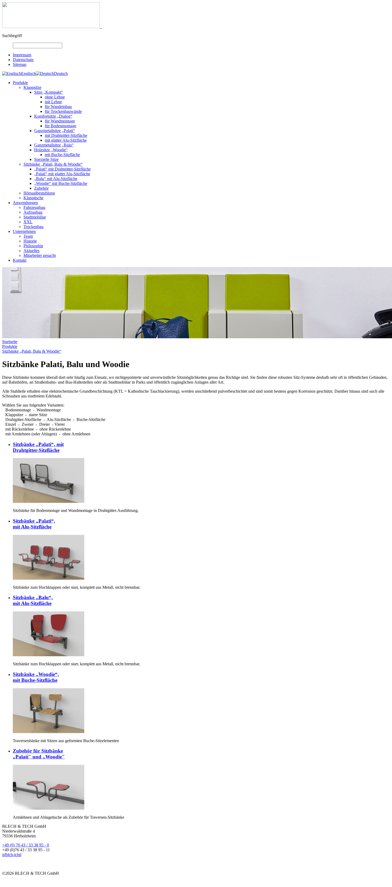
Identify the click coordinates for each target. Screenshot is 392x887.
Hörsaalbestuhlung (39, 193)
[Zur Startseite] (51, 26)
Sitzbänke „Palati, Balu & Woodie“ (53, 164)
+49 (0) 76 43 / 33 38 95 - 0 (25, 845)
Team (28, 236)
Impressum (22, 55)
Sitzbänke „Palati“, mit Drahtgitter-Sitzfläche (38, 447)
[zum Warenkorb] (101, 26)
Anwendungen (25, 202)
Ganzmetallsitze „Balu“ (54, 145)
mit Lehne (53, 102)
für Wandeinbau (58, 106)
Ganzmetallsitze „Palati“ (54, 130)
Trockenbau (33, 226)
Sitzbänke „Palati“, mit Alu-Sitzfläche (34, 524)
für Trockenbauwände (63, 111)
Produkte (20, 82)
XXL (28, 222)
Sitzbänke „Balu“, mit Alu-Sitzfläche (33, 600)
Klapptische (33, 198)
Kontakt (19, 260)
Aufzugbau (32, 212)
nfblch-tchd (11, 854)
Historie (30, 241)
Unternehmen (24, 231)
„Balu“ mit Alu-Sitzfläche (55, 178)
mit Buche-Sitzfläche (62, 154)
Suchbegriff (12, 35)
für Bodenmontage (60, 126)
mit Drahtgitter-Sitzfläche (66, 135)
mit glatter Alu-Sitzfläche (66, 140)
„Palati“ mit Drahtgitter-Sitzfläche (62, 169)
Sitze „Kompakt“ (48, 92)
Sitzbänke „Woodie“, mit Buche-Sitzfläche (36, 677)
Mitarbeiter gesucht (39, 255)
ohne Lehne (55, 97)
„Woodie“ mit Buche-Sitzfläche (60, 183)
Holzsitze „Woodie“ (51, 150)
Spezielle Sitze (46, 159)
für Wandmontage (60, 121)
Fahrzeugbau (34, 207)
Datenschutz (23, 59)
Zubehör (41, 188)
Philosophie (33, 246)
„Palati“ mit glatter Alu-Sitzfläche (62, 174)
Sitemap (19, 64)
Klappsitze (32, 87)
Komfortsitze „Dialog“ (53, 116)
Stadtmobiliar (34, 217)
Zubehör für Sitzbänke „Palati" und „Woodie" (39, 753)
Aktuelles (31, 250)
